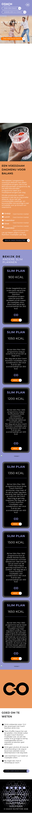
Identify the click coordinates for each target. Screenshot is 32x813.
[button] (27, 5)
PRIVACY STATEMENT (16, 803)
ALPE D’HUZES (16, 806)
